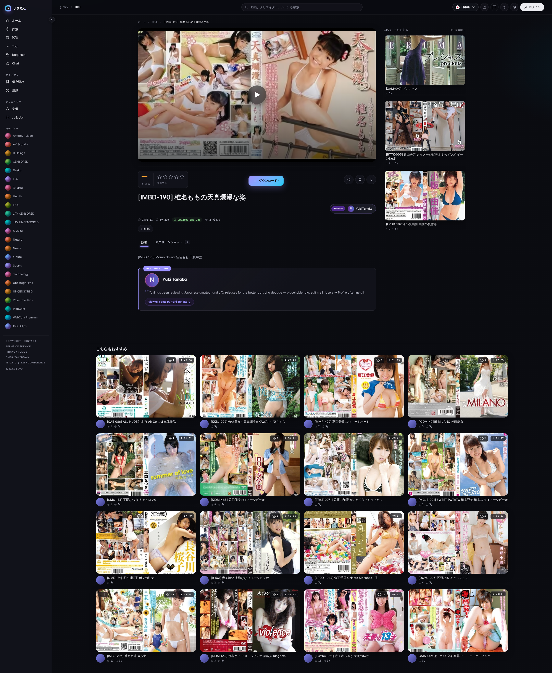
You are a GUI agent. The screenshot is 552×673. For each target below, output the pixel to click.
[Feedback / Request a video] (494, 7)
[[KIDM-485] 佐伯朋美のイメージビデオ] (250, 470)
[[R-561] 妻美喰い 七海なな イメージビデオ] (250, 548)
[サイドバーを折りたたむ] (52, 19)
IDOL (155, 22)
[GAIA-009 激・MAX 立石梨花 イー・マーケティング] (458, 626)
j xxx (64, 7)
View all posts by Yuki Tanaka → (169, 301)
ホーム (142, 22)
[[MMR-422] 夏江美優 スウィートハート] (354, 392)
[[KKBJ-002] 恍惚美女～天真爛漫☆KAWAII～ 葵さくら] (250, 392)
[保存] (371, 179)
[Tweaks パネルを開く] (514, 7)
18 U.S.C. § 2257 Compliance (25, 362)
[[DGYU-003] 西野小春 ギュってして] (458, 548)
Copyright (13, 341)
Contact (30, 341)
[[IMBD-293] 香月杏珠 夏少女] (146, 626)
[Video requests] (484, 7)
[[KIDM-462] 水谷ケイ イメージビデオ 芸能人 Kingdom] (250, 626)
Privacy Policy (16, 351)
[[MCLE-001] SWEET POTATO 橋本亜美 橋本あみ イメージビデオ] (458, 470)
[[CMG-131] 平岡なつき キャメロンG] (146, 470)
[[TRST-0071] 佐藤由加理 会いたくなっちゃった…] (354, 470)
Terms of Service (18, 346)
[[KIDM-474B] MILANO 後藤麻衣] (458, 392)
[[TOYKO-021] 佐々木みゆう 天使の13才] (354, 626)
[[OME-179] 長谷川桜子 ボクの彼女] (146, 548)
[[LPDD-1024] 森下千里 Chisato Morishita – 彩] (354, 548)
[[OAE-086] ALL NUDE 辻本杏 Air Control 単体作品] (146, 392)
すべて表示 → (458, 30)
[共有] (348, 179)
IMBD (147, 228)
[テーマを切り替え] (504, 7)
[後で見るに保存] (190, 360)
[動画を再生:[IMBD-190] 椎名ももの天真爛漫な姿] (257, 95)
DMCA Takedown (17, 357)
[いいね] (360, 179)
